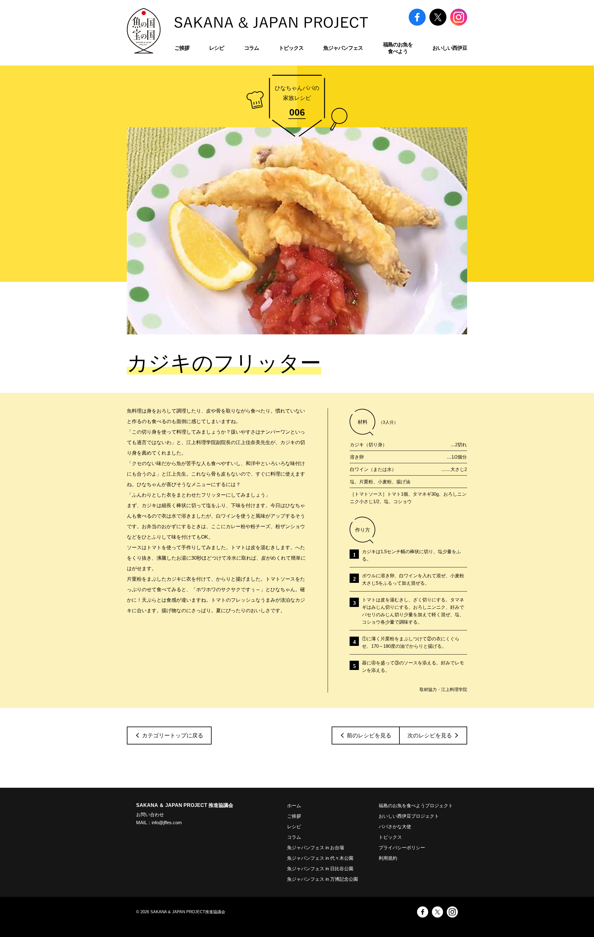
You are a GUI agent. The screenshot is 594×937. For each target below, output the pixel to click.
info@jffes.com (167, 822)
